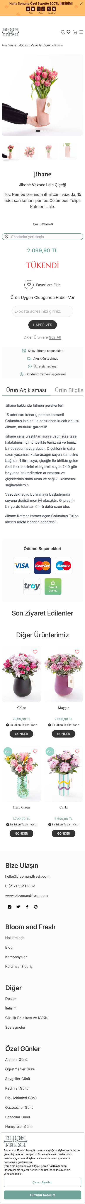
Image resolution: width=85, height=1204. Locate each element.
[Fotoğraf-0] (38, 131)
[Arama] (63, 32)
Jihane (58, 45)
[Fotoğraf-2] (45, 131)
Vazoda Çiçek (41, 45)
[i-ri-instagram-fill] (9, 910)
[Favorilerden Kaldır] (35, 651)
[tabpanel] (42, 464)
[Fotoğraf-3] (48, 131)
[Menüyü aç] (81, 32)
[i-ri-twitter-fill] (18, 910)
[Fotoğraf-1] (42, 131)
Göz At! (55, 337)
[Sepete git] (68, 32)
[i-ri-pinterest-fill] (35, 910)
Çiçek (24, 45)
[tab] (26, 390)
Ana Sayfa (9, 45)
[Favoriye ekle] (29, 284)
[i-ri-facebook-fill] (27, 910)
